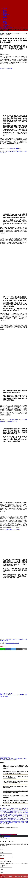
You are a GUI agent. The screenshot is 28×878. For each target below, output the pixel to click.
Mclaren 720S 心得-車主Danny (13, 148)
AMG (9, 808)
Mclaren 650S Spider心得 (12, 643)
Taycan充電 (25, 819)
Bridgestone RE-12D (5, 809)
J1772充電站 (3, 814)
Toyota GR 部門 (7, 821)
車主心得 (5, 8)
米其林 (22, 822)
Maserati (15, 814)
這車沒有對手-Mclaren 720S (13, 529)
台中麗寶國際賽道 (12, 822)
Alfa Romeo (3, 808)
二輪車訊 (5, 17)
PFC (23, 816)
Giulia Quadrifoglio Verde (6, 812)
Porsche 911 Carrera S (16, 818)
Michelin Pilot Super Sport (8, 816)
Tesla (1, 821)
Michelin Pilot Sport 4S (9, 815)
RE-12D (15, 819)
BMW (12, 808)
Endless (24, 811)
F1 (27, 811)
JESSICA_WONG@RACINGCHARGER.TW (8, 834)
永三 (19, 822)
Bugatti (26, 809)
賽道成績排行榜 (6, 14)
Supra (19, 819)
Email (19, 649)
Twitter (13, 649)
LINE (3, 649)
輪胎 (4, 823)
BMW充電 (25, 808)
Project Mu (10, 819)
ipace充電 (25, 812)
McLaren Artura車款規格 (6, 68)
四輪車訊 (5, 15)
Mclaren (20, 814)
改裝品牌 (5, 11)
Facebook (8, 649)
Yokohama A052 (16, 821)
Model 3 (19, 816)
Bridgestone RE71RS (18, 809)
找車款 (4, 10)
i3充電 (20, 812)
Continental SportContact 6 (7, 811)
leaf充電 (10, 814)
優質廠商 (5, 12)
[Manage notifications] (3, 875)
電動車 (7, 823)
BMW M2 (18, 808)
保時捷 (22, 821)
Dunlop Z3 (18, 811)
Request (2, 858)
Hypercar (16, 812)
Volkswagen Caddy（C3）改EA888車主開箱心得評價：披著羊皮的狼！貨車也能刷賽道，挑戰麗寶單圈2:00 (15, 767)
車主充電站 (7, 835)
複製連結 (24, 649)
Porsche (7, 818)
